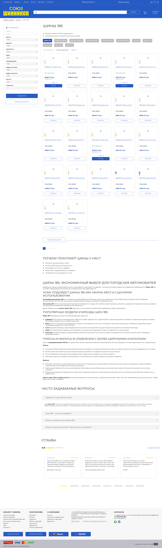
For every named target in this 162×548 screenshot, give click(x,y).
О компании (7, 2)
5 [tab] (104, 486)
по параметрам (13, 27)
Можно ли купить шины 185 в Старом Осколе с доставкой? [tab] (68, 427)
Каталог (17, 2)
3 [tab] (82, 486)
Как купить (33, 523)
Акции (26, 2)
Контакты (50, 2)
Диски (5, 523)
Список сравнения (36, 527)
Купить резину (92, 40)
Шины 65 (69, 45)
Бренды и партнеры (54, 519)
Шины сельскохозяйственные (14, 519)
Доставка (41, 2)
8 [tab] (137, 486)
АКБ (4, 525)
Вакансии (50, 521)
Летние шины (107, 40)
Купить (53, 85)
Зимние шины (60, 40)
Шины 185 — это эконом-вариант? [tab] (58, 413)
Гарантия (32, 519)
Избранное (33, 525)
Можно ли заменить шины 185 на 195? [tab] (60, 420)
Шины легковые (9, 515)
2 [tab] (71, 486)
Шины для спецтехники (12, 521)
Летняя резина (123, 40)
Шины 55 (59, 45)
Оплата (33, 2)
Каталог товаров (11, 512)
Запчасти (6, 527)
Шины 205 (147, 40)
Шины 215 (47, 45)
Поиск (133, 12)
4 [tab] (93, 486)
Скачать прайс (13, 534)
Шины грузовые (9, 517)
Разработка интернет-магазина (144, 544)
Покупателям (36, 512)
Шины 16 (136, 40)
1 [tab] (60, 486)
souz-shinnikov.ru (120, 518)
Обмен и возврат (35, 521)
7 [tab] (126, 486)
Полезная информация (55, 517)
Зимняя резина (76, 40)
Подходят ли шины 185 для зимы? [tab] (58, 397)
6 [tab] (115, 486)
